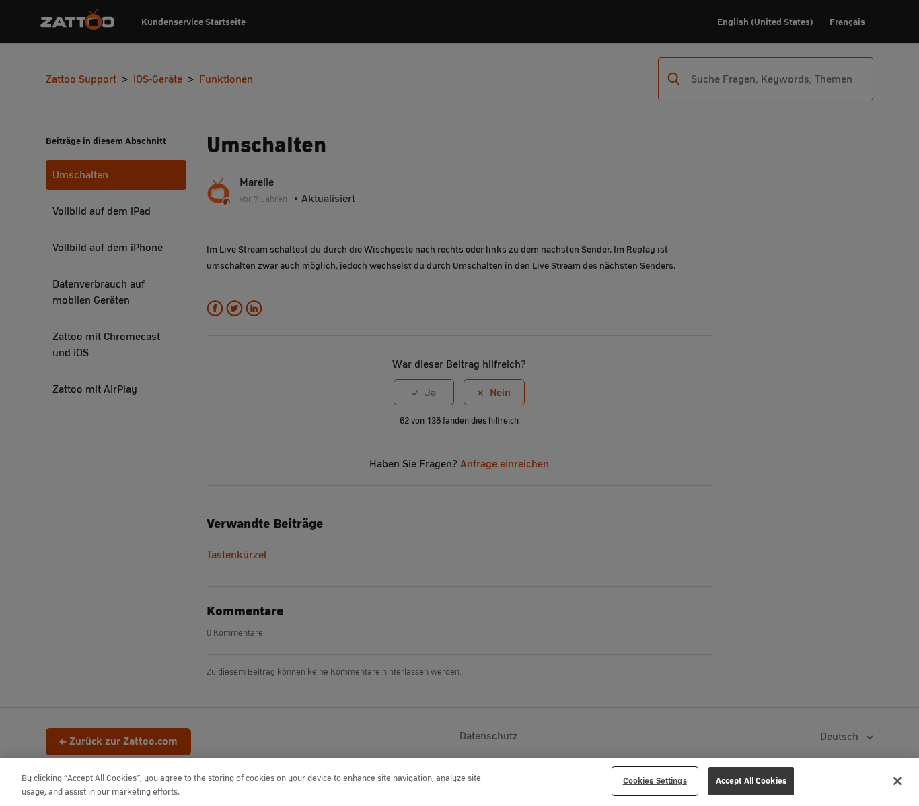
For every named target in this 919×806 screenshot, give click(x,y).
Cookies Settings (655, 781)
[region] (459, 782)
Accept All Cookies (751, 781)
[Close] (897, 781)
